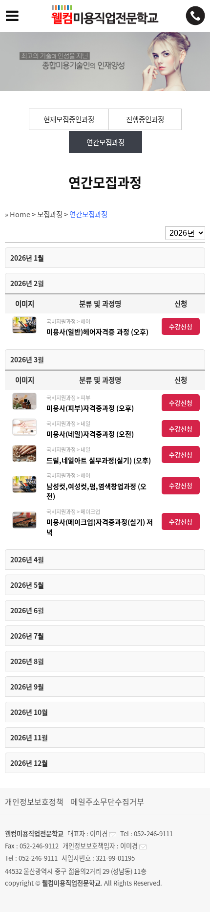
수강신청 (180, 326)
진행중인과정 (145, 119)
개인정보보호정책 (34, 801)
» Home (17, 214)
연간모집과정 (105, 142)
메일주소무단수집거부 (107, 801)
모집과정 (50, 214)
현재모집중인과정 (68, 119)
